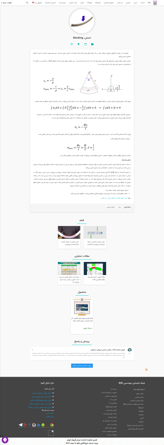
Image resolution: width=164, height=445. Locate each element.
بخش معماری (139, 397)
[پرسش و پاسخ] (71, 44)
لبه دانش (120, 3)
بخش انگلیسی (49, 416)
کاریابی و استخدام (50, 3)
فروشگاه (89, 3)
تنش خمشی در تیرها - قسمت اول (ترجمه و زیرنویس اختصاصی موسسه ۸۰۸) (70, 243)
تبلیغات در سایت (112, 435)
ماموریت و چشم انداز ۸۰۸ (109, 392)
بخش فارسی (50, 413)
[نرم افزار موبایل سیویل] (43, 426)
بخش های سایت (138, 389)
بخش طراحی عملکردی (136, 400)
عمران (135, 3)
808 (149, 3)
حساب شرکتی (73, 3)
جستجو (27, 3)
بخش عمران (139, 393)
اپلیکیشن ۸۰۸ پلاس (111, 396)
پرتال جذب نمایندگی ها (110, 421)
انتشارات (141, 415)
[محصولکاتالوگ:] (78, 44)
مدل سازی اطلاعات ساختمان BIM (133, 404)
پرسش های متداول (111, 428)
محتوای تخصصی (109, 3)
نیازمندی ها (62, 3)
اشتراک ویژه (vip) (111, 407)
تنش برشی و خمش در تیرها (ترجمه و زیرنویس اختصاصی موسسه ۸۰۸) (96, 243)
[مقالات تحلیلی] (85, 44)
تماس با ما (113, 399)
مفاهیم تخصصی (111, 207)
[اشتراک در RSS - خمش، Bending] (146, 370)
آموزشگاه (98, 3)
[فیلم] (92, 44)
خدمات (142, 3)
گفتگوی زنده (38, 3)
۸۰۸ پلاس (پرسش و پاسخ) (135, 425)
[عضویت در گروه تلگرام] (21, 426)
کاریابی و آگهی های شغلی (135, 429)
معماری (128, 3)
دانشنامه (141, 422)
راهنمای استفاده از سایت (109, 431)
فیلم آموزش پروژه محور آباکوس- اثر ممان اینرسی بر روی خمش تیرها (82, 319)
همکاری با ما (113, 403)
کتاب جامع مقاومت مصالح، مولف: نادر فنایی (114, 198)
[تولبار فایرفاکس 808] (47, 426)
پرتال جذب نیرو (112, 424)
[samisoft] (130, 351)
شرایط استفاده (112, 417)
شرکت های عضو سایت (110, 414)
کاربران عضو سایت (111, 410)
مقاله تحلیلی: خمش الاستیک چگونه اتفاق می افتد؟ (96, 278)
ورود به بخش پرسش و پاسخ (82, 365)
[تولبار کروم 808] (52, 426)
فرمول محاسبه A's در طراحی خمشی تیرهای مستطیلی (108, 350)
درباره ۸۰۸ (114, 389)
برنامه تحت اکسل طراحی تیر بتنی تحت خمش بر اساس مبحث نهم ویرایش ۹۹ (69, 279)
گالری (82, 3)
